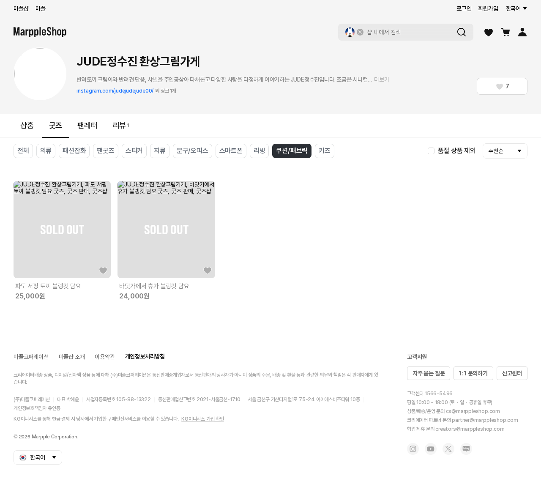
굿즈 (56, 125)
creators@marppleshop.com (469, 429)
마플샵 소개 (72, 356)
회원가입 (488, 8)
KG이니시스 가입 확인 (202, 419)
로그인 (463, 8)
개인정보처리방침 (145, 356)
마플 (41, 8)
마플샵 (21, 8)
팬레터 (87, 125)
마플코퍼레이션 (31, 356)
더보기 (381, 79)
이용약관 (105, 356)
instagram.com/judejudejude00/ (115, 91)
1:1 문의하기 (473, 373)
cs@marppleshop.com (473, 411)
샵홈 (27, 125)
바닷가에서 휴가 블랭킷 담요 (154, 286)
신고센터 (512, 373)
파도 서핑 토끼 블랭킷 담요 (48, 286)
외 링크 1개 (165, 91)
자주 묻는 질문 (429, 373)
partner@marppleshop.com (485, 420)
